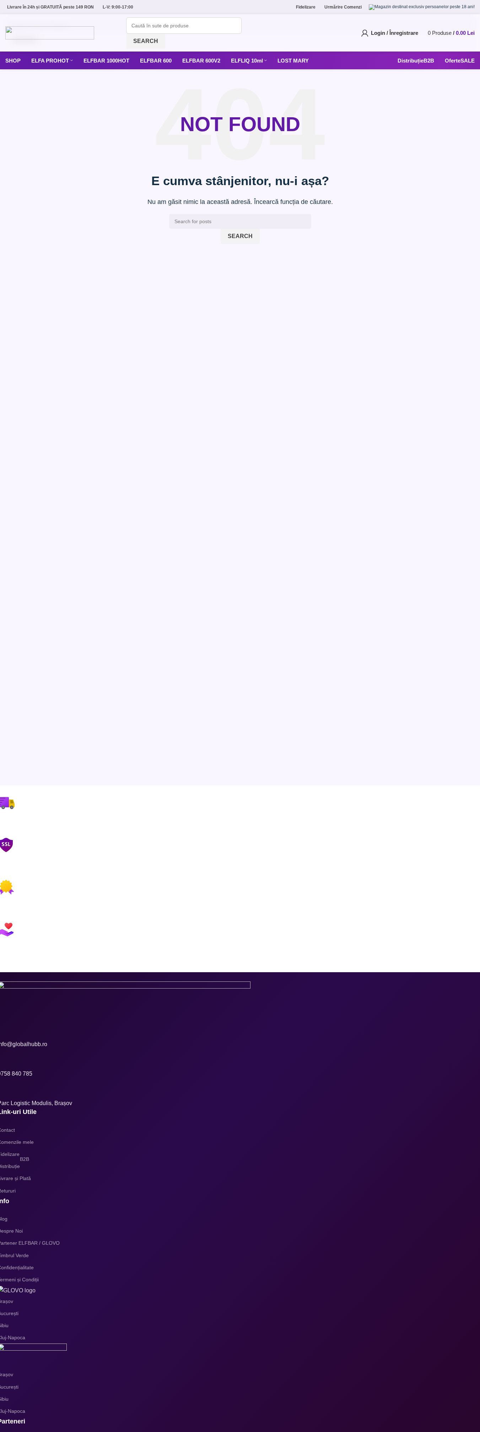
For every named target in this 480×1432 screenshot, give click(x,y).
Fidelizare (305, 7)
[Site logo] (49, 32)
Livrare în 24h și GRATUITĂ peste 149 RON (50, 7)
